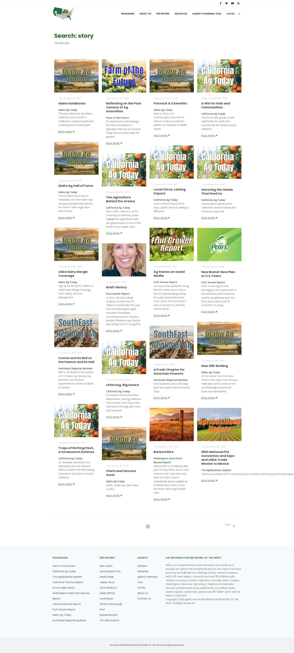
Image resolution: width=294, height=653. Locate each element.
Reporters (162, 13)
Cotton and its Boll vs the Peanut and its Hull (76, 360)
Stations (142, 566)
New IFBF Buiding (214, 366)
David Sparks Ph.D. (110, 571)
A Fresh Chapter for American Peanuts (169, 371)
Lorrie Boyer (106, 598)
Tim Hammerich (109, 620)
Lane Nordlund (108, 587)
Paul (102, 609)
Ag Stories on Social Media (169, 274)
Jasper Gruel (107, 582)
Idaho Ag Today (62, 615)
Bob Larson (106, 566)
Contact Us (144, 598)
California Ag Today (64, 571)
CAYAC (231, 13)
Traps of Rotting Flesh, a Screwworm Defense (76, 450)
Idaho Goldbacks (72, 103)
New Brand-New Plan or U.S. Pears (218, 274)
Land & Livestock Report (67, 604)
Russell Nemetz (109, 615)
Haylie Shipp (107, 576)
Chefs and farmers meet (121, 473)
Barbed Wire (164, 452)
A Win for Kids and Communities (215, 105)
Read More (65, 131)
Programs (128, 13)
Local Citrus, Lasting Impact (170, 191)
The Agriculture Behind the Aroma (120, 199)
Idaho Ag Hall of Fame (75, 186)
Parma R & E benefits (170, 103)
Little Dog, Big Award (122, 385)
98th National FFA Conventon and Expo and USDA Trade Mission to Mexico (217, 458)
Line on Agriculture (64, 587)
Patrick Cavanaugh (111, 604)
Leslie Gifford (107, 593)
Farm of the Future (64, 566)
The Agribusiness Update (67, 576)
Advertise (181, 13)
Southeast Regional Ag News (69, 620)
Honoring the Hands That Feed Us (217, 191)
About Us (145, 13)
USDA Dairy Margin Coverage (73, 274)
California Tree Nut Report (68, 582)
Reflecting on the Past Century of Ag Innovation (123, 107)
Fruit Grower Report (64, 609)
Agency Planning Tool (207, 13)
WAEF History (116, 287)
